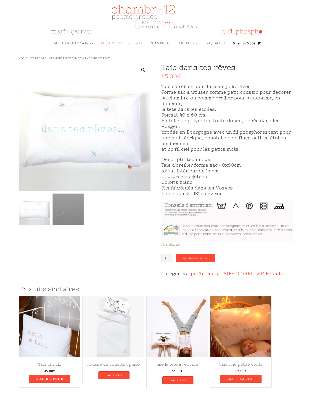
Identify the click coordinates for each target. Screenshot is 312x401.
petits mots (74, 58)
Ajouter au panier (195, 258)
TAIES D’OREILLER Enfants (121, 43)
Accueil (24, 58)
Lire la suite (114, 375)
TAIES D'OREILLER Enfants (47, 58)
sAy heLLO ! (216, 43)
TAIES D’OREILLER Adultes (72, 43)
